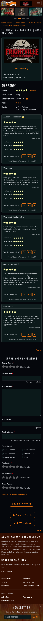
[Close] (40, 606)
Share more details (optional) (14, 495)
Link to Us (5, 586)
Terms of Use (28, 582)
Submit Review (20, 503)
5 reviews (32, 90)
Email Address (8, 432)
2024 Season (29, 450)
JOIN (35, 617)
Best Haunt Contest (31, 586)
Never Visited (10, 457)
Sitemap (4, 582)
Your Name (6, 419)
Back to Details (23, 515)
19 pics (18, 103)
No (29, 156)
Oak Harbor (20, 23)
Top (38, 350)
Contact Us (6, 579)
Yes (24, 156)
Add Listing (27, 597)
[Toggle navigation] (39, 3)
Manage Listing (7, 600)
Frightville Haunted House (15, 25)
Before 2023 (29, 454)
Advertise (5, 597)
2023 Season (10, 454)
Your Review (7, 386)
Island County (6, 23)
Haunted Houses (34, 23)
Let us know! (6, 572)
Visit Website (21, 68)
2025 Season (10, 450)
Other (26, 457)
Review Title (7, 374)
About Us (27, 579)
